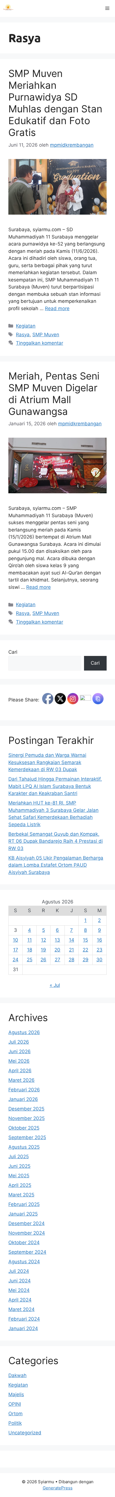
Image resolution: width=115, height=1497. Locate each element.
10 (15, 940)
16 (99, 940)
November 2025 (26, 1118)
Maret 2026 (21, 1080)
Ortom (15, 1413)
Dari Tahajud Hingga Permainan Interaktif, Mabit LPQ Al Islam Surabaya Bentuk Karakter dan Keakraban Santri (55, 786)
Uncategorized (24, 1432)
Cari (12, 652)
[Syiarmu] (8, 8)
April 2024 (20, 1300)
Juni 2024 (19, 1281)
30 (99, 959)
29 (85, 959)
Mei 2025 (18, 1175)
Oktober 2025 (23, 1128)
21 (71, 950)
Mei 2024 (19, 1290)
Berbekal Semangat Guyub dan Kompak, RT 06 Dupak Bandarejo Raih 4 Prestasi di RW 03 (55, 841)
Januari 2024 (23, 1328)
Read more (57, 308)
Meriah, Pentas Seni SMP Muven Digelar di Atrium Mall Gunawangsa (53, 393)
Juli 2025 (18, 1156)
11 (29, 940)
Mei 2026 (19, 1061)
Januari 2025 (23, 1214)
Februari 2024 (24, 1319)
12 (43, 940)
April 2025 (19, 1185)
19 (43, 950)
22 (85, 950)
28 (71, 959)
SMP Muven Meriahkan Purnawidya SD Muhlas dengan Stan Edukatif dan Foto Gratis (55, 102)
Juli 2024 (18, 1271)
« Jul (55, 985)
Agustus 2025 (24, 1147)
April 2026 (20, 1070)
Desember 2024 (26, 1223)
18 (29, 950)
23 (99, 950)
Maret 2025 (21, 1195)
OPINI (14, 1404)
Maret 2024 (21, 1309)
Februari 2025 (24, 1204)
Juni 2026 (19, 1051)
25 (29, 959)
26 (43, 959)
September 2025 (27, 1137)
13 (57, 940)
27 (57, 959)
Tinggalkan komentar (39, 343)
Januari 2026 (23, 1099)
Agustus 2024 (24, 1261)
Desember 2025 (26, 1109)
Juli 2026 (18, 1042)
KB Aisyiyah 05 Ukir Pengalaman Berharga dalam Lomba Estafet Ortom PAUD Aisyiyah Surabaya (55, 865)
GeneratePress (58, 1488)
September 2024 (27, 1252)
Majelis (16, 1394)
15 (85, 940)
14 (71, 940)
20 (57, 950)
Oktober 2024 (24, 1242)
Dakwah (17, 1375)
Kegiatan (25, 326)
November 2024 (26, 1233)
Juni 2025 (19, 1166)
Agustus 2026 (24, 1032)
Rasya (23, 334)
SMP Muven (45, 334)
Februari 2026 (24, 1089)
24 (15, 959)
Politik (15, 1423)
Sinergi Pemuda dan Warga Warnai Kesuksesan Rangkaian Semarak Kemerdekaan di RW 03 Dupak (47, 762)
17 (15, 950)
